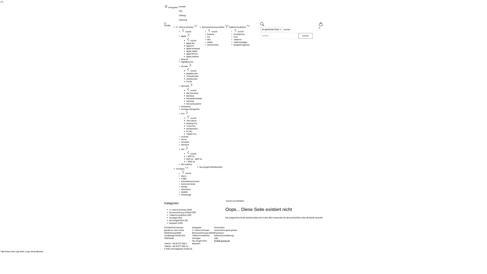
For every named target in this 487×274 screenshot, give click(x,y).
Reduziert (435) (176, 223)
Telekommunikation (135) (180, 215)
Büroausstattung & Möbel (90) (182, 212)
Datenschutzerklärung (223, 235)
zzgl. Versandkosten (34, 251)
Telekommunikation (201, 235)
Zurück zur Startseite (235, 201)
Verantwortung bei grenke (225, 230)
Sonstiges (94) (175, 218)
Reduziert (196, 243)
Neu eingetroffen (199, 241)
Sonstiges (196, 238)
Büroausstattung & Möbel (203, 233)
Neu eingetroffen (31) (178, 220)
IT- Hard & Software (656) (180, 210)
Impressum (219, 233)
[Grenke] (167, 24)
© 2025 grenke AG (222, 241)
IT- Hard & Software (200, 230)
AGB (216, 238)
